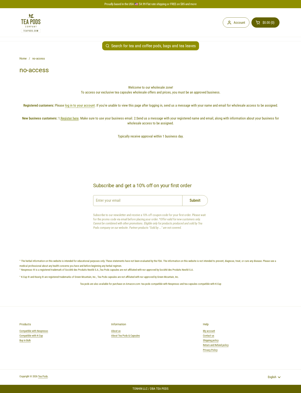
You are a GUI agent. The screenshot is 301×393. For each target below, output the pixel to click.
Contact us (208, 335)
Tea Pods (43, 376)
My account (209, 330)
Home (23, 58)
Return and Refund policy (216, 345)
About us (116, 330)
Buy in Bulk (25, 340)
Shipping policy (210, 340)
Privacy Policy (210, 349)
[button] (265, 22)
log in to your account (80, 105)
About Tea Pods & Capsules (125, 335)
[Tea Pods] (30, 22)
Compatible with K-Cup (31, 335)
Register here (70, 118)
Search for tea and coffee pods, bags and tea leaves (153, 45)
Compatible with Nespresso (33, 330)
